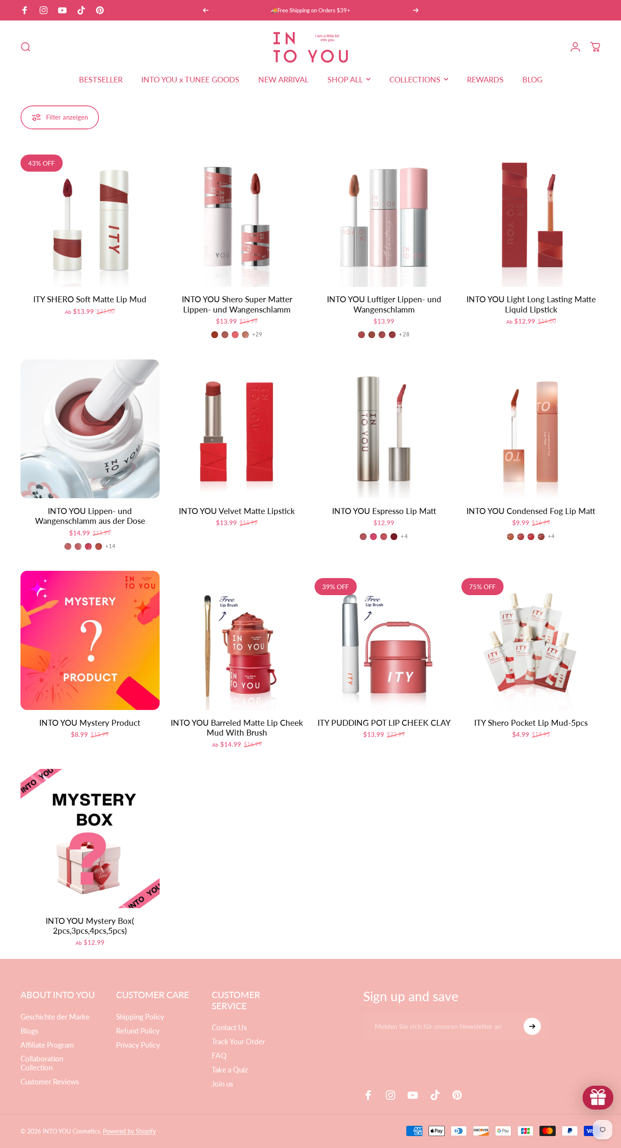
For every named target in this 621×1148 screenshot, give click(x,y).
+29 (257, 334)
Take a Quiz (230, 1070)
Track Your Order (238, 1041)
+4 (404, 536)
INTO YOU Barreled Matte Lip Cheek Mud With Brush (237, 727)
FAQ (219, 1056)
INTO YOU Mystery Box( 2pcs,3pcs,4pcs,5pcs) (90, 925)
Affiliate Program (47, 1045)
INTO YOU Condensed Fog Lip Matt (530, 511)
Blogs (29, 1031)
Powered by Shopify (129, 1131)
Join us (222, 1084)
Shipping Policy (140, 1017)
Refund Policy (138, 1031)
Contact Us (229, 1027)
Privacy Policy (138, 1045)
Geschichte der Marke (55, 1017)
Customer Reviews (49, 1082)
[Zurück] (205, 10)
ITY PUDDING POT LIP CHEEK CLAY (384, 722)
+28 (404, 334)
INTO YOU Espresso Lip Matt (384, 511)
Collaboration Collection (41, 1063)
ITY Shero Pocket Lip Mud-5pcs (531, 722)
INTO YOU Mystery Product (89, 722)
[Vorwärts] (415, 10)
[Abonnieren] (532, 1026)
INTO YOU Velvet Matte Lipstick (237, 511)
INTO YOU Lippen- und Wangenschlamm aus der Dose (90, 516)
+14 (110, 546)
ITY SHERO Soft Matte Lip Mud (89, 299)
